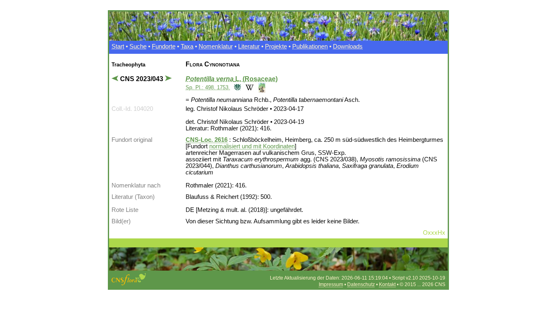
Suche (138, 46)
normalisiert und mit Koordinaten (252, 146)
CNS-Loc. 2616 (207, 140)
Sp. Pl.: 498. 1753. (208, 87)
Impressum (331, 284)
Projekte (276, 46)
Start (118, 46)
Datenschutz (361, 284)
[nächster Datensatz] (169, 78)
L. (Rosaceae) (232, 78)
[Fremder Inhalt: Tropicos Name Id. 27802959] (237, 87)
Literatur (249, 46)
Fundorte (163, 46)
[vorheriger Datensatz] (116, 78)
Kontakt (387, 284)
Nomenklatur (216, 46)
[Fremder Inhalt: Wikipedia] (248, 87)
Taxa (187, 46)
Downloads (348, 46)
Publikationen (310, 46)
